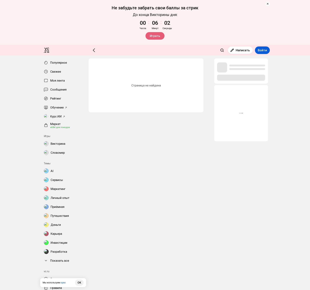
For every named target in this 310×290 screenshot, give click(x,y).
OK (79, 282)
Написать (243, 50)
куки (63, 282)
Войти (262, 50)
